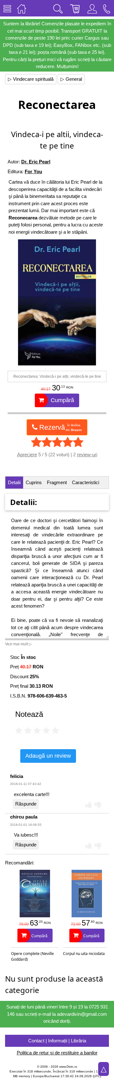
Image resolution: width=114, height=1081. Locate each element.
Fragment (57, 482)
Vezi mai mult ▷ (18, 644)
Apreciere (27, 454)
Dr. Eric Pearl (35, 161)
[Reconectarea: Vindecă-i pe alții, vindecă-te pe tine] (57, 302)
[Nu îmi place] (97, 804)
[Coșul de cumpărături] (75, 8)
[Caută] (58, 8)
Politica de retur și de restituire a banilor (57, 1052)
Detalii (14, 482)
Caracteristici (85, 482)
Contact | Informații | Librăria (57, 1040)
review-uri (87, 454)
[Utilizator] (92, 8)
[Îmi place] (88, 804)
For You (33, 171)
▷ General (71, 79)
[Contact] (106, 8)
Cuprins (34, 482)
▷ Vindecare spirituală (31, 79)
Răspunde (25, 803)
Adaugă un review (48, 756)
